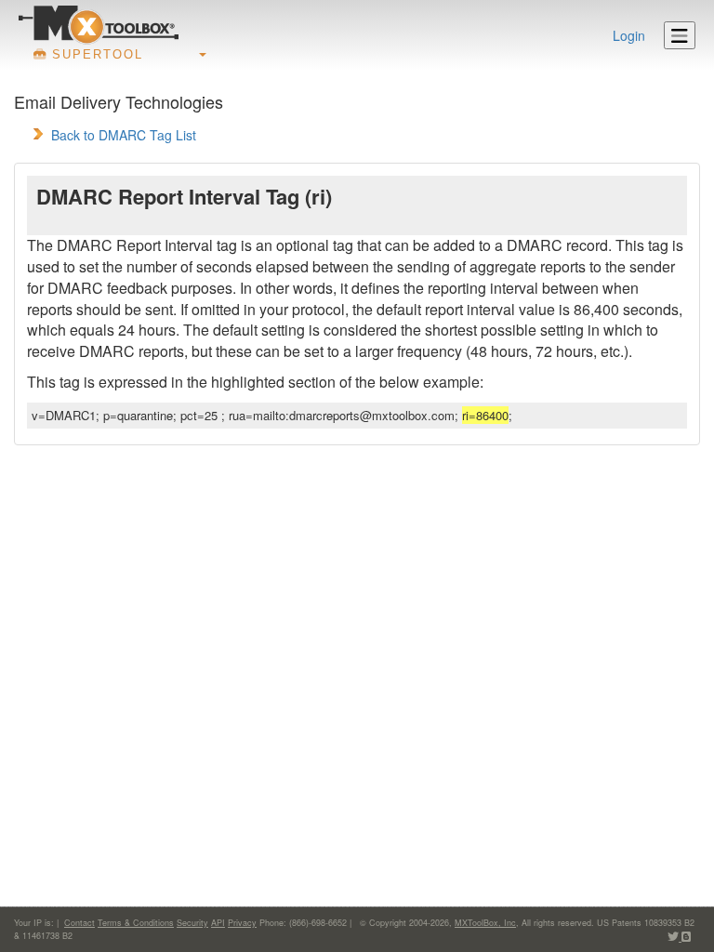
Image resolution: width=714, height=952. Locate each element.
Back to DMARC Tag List (123, 135)
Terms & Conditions (136, 923)
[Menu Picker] (679, 35)
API (218, 923)
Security (192, 923)
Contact (79, 923)
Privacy (242, 923)
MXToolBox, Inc (485, 923)
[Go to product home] (98, 24)
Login (629, 35)
